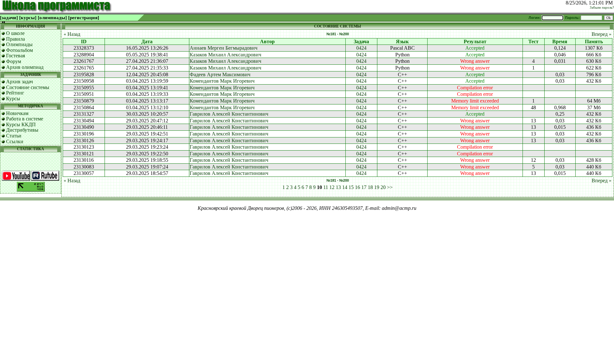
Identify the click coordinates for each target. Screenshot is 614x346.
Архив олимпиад (24, 67)
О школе (15, 33)
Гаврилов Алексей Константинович (229, 114)
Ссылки (14, 141)
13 (338, 187)
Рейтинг (15, 92)
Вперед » (601, 34)
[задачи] (9, 17)
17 (363, 187)
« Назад (72, 34)
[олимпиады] (52, 17)
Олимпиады (19, 44)
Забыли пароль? (602, 7)
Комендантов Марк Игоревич (222, 81)
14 (344, 187)
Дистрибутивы (22, 130)
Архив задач (19, 81)
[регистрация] (83, 17)
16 (357, 187)
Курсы (13, 98)
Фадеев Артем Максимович (220, 74)
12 (332, 187)
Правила (15, 39)
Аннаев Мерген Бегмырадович (223, 48)
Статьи (13, 135)
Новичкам (17, 113)
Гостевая (15, 55)
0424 (361, 48)
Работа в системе (24, 118)
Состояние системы (27, 87)
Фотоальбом (19, 50)
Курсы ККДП (21, 124)
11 (325, 187)
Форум (13, 61)
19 (376, 187)
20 (383, 187)
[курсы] (27, 17)
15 (351, 187)
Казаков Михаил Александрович (225, 54)
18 (370, 187)
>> (390, 187)
